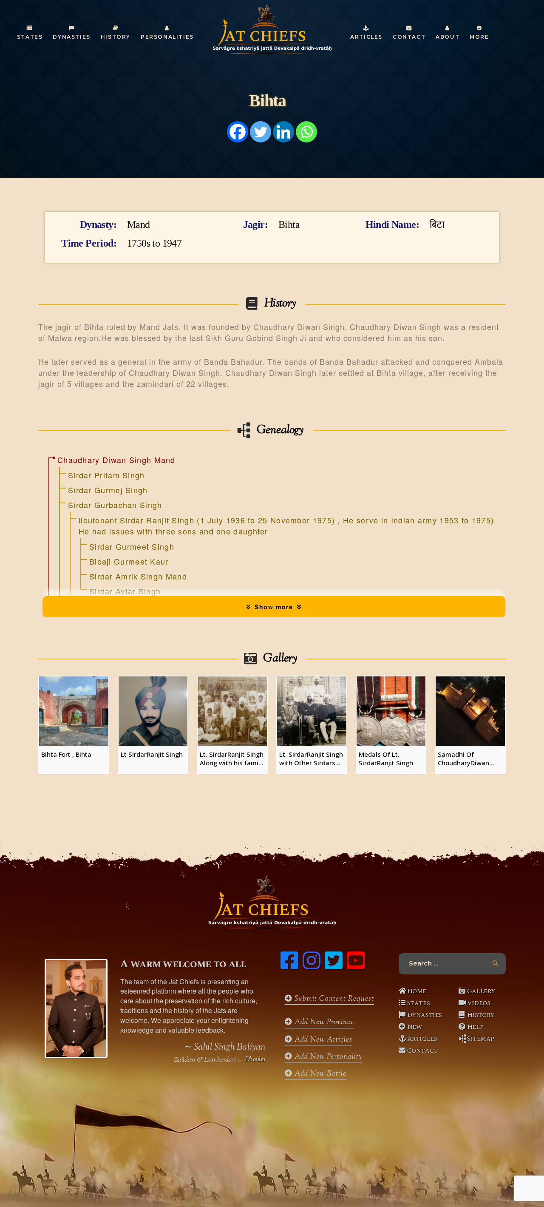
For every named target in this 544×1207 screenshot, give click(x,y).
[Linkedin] (283, 131)
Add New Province (323, 1022)
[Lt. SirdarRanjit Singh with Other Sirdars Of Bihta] (311, 711)
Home (416, 991)
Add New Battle (319, 1074)
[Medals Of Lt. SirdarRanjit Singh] (391, 711)
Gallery (481, 991)
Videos (478, 1003)
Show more (274, 606)
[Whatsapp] (306, 131)
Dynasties (424, 1015)
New (414, 1027)
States (418, 1003)
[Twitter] (260, 131)
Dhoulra (255, 1060)
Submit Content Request (333, 999)
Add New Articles (322, 1040)
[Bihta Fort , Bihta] (73, 711)
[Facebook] (237, 131)
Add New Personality (327, 1057)
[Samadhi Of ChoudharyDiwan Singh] (470, 711)
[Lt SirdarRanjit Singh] (153, 711)
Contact (422, 1050)
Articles (422, 1038)
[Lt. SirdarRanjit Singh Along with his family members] (232, 711)
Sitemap (480, 1038)
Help (475, 1027)
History (480, 1015)
